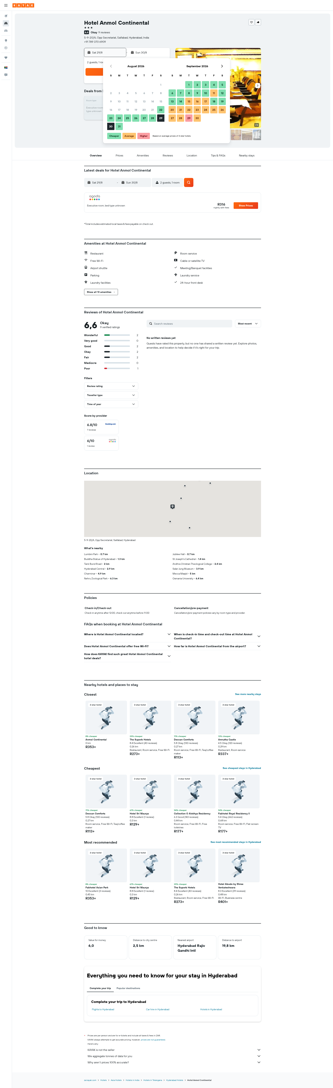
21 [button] (152, 109)
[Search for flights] (5, 15)
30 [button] (111, 126)
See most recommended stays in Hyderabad (236, 842)
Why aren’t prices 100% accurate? (108, 1062)
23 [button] (110, 118)
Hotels (103, 1080)
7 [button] (152, 93)
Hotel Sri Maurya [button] (139, 813)
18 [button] (127, 109)
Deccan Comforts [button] (184, 739)
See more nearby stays (248, 694)
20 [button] (144, 109)
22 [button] (160, 109)
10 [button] (119, 101)
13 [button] (144, 101)
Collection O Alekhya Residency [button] (192, 813)
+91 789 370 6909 (95, 41)
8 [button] (161, 93)
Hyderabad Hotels (174, 1080)
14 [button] (152, 101)
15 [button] (161, 101)
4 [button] (127, 93)
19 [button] (136, 109)
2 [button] (111, 93)
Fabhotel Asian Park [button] (97, 887)
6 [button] (144, 93)
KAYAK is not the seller (101, 1050)
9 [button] (111, 101)
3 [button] (119, 93)
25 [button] (127, 118)
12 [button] (136, 101)
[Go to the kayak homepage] (23, 5)
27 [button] (144, 118)
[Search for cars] (5, 30)
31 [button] (119, 126)
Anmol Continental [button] (96, 739)
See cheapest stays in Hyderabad (242, 768)
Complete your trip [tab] (100, 988)
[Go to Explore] (5, 40)
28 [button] (152, 118)
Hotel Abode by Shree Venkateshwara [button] (230, 885)
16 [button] (111, 109)
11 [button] (127, 101)
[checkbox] (101, 427)
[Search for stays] (5, 23)
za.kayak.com (90, 1080)
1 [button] (160, 84)
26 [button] (135, 118)
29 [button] (160, 118)
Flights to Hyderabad (103, 1009)
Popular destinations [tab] (128, 988)
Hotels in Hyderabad (211, 1009)
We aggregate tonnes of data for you (110, 1056)
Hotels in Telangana (152, 1080)
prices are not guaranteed (153, 1039)
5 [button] (136, 93)
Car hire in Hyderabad (157, 1009)
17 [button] (119, 109)
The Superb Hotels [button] (140, 739)
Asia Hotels (116, 1080)
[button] (6, 5)
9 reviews (104, 32)
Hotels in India (132, 1080)
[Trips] (5, 57)
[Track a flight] (5, 47)
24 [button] (119, 118)
